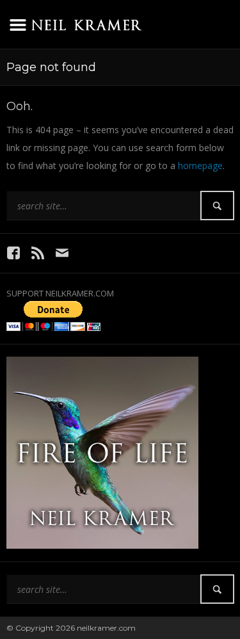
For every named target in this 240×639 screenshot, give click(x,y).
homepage (200, 165)
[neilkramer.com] (86, 22)
